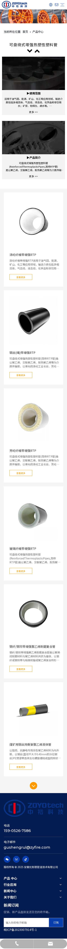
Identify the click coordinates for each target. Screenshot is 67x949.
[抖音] (25, 859)
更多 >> (33, 112)
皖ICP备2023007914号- (19, 929)
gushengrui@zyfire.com (27, 847)
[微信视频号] (16, 859)
